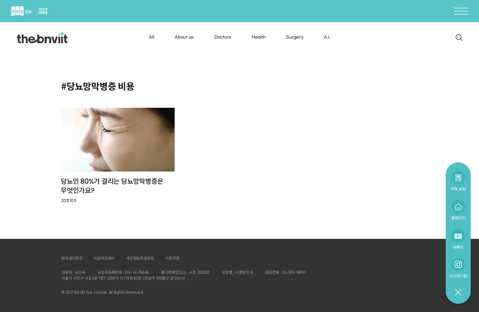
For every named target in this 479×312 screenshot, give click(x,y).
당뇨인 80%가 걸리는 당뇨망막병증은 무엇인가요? (112, 186)
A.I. (327, 37)
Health (259, 37)
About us (184, 37)
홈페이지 (458, 218)
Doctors (222, 37)
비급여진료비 (104, 258)
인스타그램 (458, 275)
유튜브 (458, 247)
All (151, 37)
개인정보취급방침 (140, 258)
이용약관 (172, 258)
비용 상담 (458, 188)
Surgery (294, 37)
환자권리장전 (72, 258)
